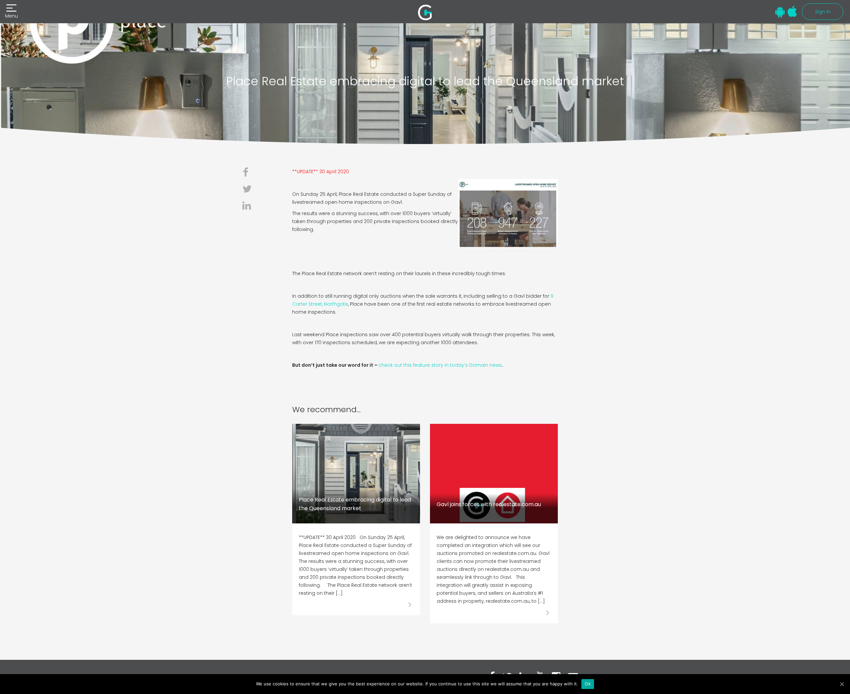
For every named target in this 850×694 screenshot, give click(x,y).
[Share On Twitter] (249, 189)
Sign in (822, 11)
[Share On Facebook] (249, 173)
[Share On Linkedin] (249, 206)
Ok (588, 683)
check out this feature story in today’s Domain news (440, 365)
